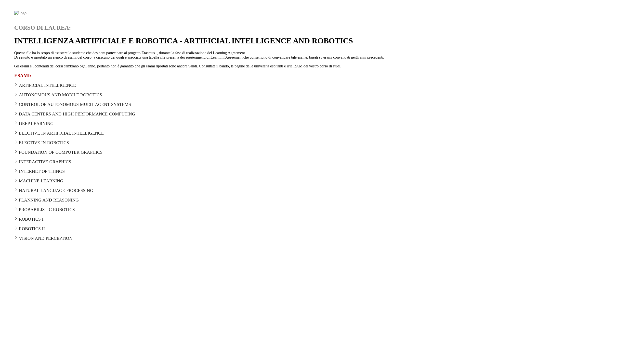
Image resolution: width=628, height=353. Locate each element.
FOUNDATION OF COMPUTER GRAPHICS (61, 152)
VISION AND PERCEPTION (45, 238)
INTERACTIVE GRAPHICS (45, 161)
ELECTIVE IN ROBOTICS (44, 142)
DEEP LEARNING (36, 123)
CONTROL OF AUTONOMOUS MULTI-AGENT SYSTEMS (75, 104)
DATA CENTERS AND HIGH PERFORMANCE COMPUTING (77, 114)
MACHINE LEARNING (41, 180)
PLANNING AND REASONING (49, 200)
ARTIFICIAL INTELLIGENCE (47, 85)
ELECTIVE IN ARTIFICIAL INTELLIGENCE (61, 133)
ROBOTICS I (31, 219)
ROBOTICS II (32, 228)
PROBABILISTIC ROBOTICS (47, 209)
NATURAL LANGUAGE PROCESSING (56, 190)
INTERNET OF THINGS (42, 171)
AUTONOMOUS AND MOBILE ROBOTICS (60, 94)
